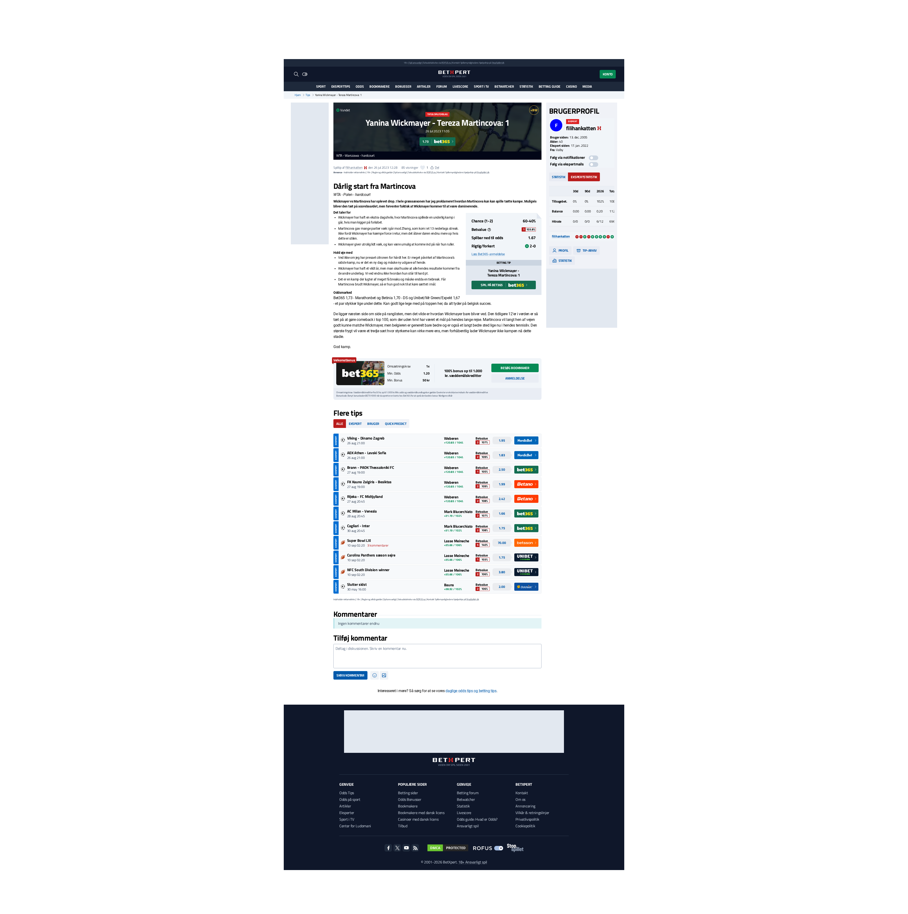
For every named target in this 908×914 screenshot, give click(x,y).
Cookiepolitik (525, 826)
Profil (563, 250)
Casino (571, 86)
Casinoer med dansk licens (418, 819)
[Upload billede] (384, 675)
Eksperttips (340, 86)
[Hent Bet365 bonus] (360, 373)
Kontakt (521, 793)
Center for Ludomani (355, 826)
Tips (308, 95)
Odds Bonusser (409, 799)
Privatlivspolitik (527, 819)
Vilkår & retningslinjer (532, 812)
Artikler (424, 86)
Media (587, 86)
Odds (360, 86)
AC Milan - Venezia (362, 511)
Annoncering (525, 806)
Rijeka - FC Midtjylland (365, 496)
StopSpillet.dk (498, 63)
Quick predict (395, 423)
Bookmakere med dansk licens (421, 812)
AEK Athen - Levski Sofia (366, 453)
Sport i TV (481, 86)
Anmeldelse (515, 378)
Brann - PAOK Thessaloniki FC (370, 467)
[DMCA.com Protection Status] (448, 848)
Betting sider (408, 793)
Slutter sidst (357, 584)
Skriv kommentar (350, 675)
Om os (520, 799)
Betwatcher (504, 86)
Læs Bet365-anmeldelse (488, 254)
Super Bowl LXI (359, 540)
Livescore (460, 86)
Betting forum (468, 793)
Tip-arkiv (589, 250)
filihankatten (353, 167)
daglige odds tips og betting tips (470, 691)
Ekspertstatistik (584, 176)
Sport (321, 86)
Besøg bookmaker (515, 367)
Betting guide (549, 86)
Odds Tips (346, 793)
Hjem (298, 95)
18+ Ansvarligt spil (472, 862)
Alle (339, 423)
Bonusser (403, 86)
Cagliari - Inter (358, 526)
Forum (441, 86)
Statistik (526, 86)
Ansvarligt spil (468, 826)
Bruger (373, 423)
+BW (533, 110)
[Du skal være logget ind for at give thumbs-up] (422, 167)
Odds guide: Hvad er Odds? (477, 819)
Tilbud (402, 826)
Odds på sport (349, 799)
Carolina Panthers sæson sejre (371, 555)
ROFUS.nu (446, 63)
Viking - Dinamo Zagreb (365, 438)
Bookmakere (379, 86)
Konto (608, 74)
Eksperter (346, 812)
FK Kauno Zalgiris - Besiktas (369, 482)
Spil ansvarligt (415, 63)
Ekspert (355, 423)
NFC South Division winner (368, 570)
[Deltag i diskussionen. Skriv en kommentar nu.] (437, 656)
